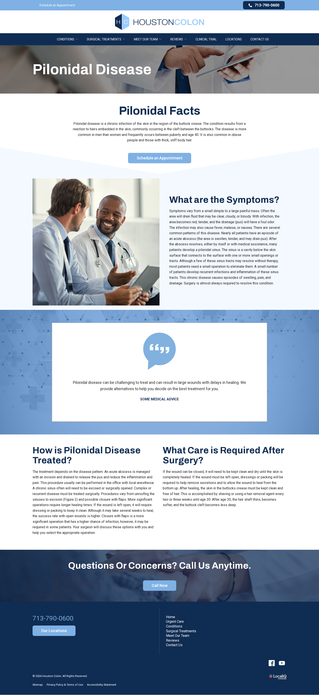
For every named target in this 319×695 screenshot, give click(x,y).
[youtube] (281, 663)
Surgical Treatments (104, 39)
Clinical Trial (206, 39)
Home (170, 617)
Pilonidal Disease (92, 69)
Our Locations (54, 630)
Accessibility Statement (101, 684)
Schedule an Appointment (57, 5)
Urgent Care (175, 621)
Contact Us (259, 39)
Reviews (176, 39)
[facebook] (271, 663)
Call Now (160, 585)
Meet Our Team (146, 39)
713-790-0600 (267, 5)
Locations (233, 39)
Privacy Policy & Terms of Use (65, 684)
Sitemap (38, 684)
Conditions (65, 39)
